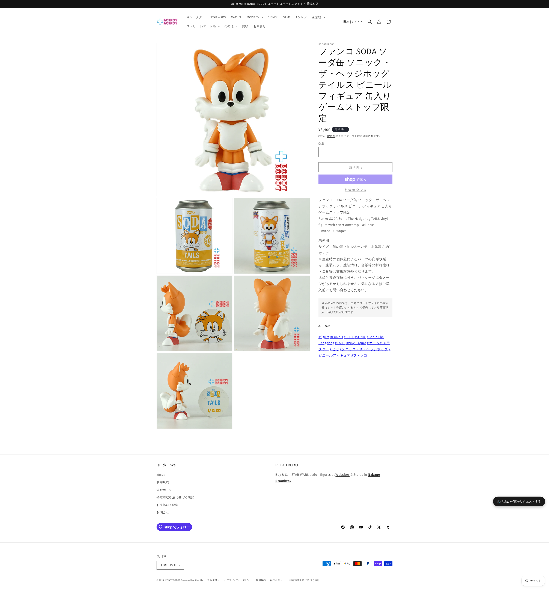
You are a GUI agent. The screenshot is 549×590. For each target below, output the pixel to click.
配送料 (331, 135)
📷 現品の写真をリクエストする (519, 501)
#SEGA (349, 337)
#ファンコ (359, 355)
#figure (323, 337)
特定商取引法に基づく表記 (175, 497)
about (161, 475)
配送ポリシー (277, 580)
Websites (342, 474)
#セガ (334, 349)
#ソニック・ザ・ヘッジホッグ (364, 349)
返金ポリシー (166, 490)
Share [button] (327, 326)
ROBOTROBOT (173, 580)
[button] (254, 17)
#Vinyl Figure (356, 343)
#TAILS (340, 343)
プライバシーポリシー (239, 580)
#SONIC (360, 337)
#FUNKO (336, 337)
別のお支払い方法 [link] (355, 189)
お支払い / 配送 (167, 505)
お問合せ (163, 512)
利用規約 (163, 482)
